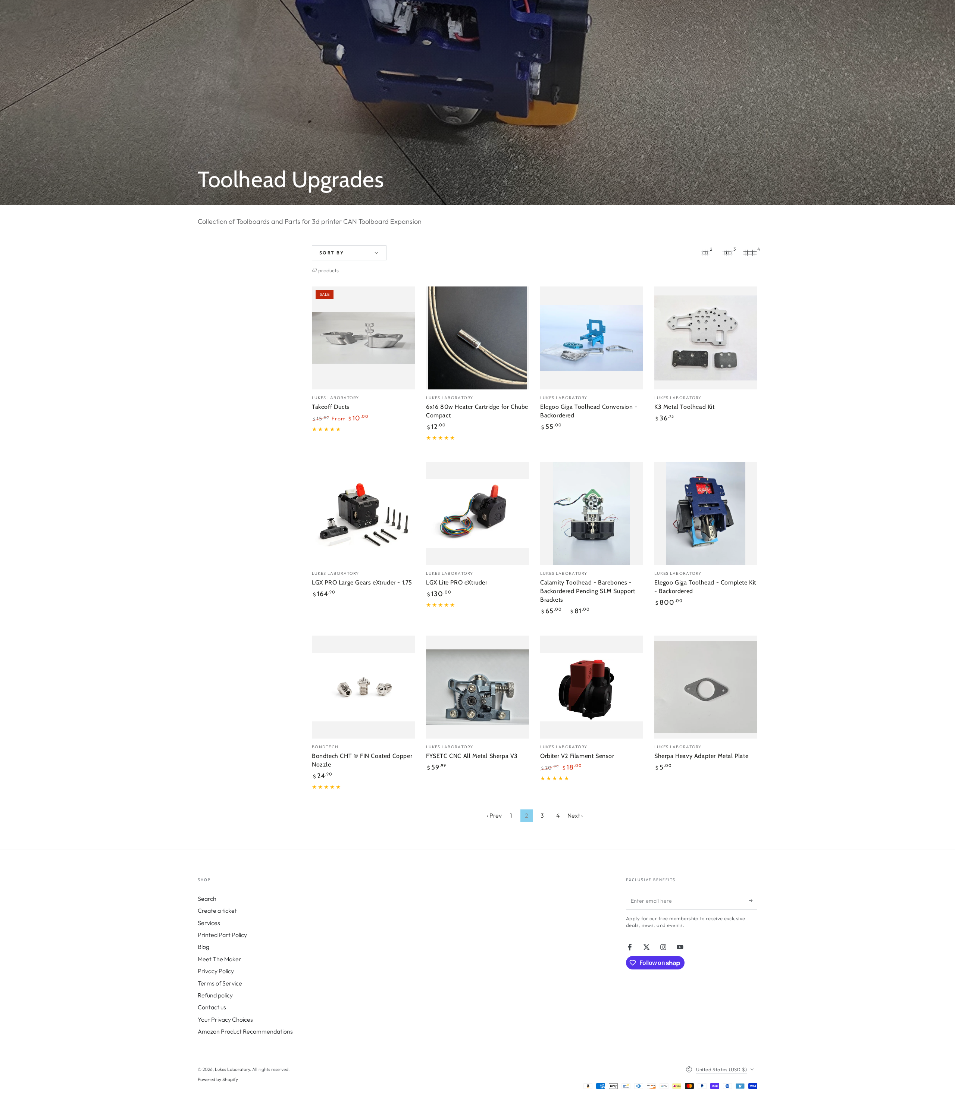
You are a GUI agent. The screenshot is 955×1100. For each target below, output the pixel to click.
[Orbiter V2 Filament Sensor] (591, 687)
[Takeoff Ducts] (363, 337)
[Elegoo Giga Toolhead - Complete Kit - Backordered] (705, 513)
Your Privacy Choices (225, 1019)
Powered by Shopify (218, 1079)
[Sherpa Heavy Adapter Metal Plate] (705, 687)
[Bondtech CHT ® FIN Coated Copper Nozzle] (363, 687)
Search (207, 898)
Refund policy (215, 995)
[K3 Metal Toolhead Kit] (705, 337)
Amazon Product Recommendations (245, 1031)
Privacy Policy (216, 971)
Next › (575, 815)
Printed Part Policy (222, 934)
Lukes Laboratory (232, 1069)
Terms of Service (220, 983)
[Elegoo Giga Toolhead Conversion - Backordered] (591, 337)
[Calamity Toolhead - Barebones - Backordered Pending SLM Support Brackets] (591, 513)
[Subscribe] (753, 901)
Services (209, 923)
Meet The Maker (219, 959)
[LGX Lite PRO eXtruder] (477, 513)
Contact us (212, 1007)
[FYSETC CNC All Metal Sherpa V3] (477, 687)
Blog (203, 946)
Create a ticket (217, 910)
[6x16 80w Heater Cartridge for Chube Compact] (477, 337)
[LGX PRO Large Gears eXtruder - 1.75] (363, 513)
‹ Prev (494, 815)
